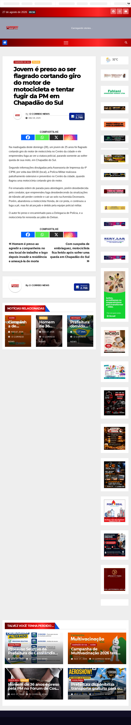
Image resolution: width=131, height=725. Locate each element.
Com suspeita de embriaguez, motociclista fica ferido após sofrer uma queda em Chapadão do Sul (69, 250)
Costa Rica (14, 680)
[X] (56, 137)
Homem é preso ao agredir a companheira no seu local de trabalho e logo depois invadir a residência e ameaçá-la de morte (28, 252)
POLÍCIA (36, 62)
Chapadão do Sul (22, 62)
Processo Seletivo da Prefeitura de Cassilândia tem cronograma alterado (32, 653)
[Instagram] (70, 137)
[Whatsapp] (42, 137)
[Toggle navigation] (66, 42)
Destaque (75, 318)
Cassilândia (14, 645)
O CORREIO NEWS (39, 113)
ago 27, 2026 (17, 659)
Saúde (12, 318)
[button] (126, 42)
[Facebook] (28, 137)
